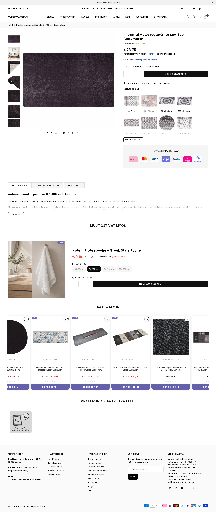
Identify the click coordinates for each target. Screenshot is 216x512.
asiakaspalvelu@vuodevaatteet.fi (24, 479)
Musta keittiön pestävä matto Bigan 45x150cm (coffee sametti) (188, 368)
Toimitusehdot (55, 463)
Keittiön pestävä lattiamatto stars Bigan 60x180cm (108, 368)
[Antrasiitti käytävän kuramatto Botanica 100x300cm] (148, 337)
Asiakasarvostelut (97, 474)
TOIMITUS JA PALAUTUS (47, 185)
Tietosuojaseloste (57, 470)
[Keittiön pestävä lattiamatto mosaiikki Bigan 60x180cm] (27, 337)
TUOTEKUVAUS (19, 185)
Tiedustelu (154, 66)
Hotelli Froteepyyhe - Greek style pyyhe (106, 250)
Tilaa (132, 476)
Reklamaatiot (94, 463)
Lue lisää (16, 214)
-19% (52, 318)
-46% (60, 242)
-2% (12, 318)
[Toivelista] (200, 17)
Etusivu (50, 17)
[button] (205, 17)
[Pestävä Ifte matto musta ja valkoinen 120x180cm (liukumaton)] (184, 123)
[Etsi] (188, 17)
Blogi (90, 486)
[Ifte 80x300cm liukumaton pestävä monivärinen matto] (167, 101)
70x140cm (109, 269)
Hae (90, 490)
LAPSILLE (116, 17)
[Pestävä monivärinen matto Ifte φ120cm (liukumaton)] (167, 123)
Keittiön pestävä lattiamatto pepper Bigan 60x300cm (68, 368)
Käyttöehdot (54, 459)
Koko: (80, 263)
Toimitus (151, 53)
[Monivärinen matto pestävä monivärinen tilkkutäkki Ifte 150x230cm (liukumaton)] (149, 101)
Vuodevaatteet (67, 17)
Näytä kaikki (133, 139)
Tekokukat (93, 482)
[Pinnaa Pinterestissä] (60, 132)
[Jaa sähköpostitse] (77, 132)
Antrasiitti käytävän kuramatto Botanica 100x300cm (148, 368)
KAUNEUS (85, 17)
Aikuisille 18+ (94, 478)
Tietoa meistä (95, 459)
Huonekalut (101, 17)
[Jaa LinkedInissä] (64, 132)
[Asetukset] (193, 17)
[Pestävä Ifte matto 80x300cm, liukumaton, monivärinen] (131, 123)
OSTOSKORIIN (27, 386)
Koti (9, 25)
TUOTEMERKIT (142, 17)
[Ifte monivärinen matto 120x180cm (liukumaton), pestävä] (149, 123)
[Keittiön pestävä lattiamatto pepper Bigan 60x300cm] (68, 337)
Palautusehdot (55, 466)
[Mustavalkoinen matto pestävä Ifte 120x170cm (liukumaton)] (131, 101)
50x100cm (94, 269)
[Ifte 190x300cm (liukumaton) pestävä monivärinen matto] (184, 101)
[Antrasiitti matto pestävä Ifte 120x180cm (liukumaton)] (14, 39)
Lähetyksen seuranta (98, 470)
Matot (154, 59)
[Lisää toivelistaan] (43, 319)
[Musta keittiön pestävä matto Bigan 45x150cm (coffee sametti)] (188, 337)
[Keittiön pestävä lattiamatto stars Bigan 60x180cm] (108, 337)
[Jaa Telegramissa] (68, 132)
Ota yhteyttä (161, 17)
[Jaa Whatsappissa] (73, 132)
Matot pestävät (142, 59)
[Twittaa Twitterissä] (56, 132)
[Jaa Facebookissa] (52, 132)
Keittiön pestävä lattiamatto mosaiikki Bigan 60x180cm (28, 368)
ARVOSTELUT (74, 185)
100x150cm (124, 269)
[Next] (112, 80)
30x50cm (78, 269)
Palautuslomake (96, 466)
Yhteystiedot (54, 474)
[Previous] (25, 80)
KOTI (127, 17)
